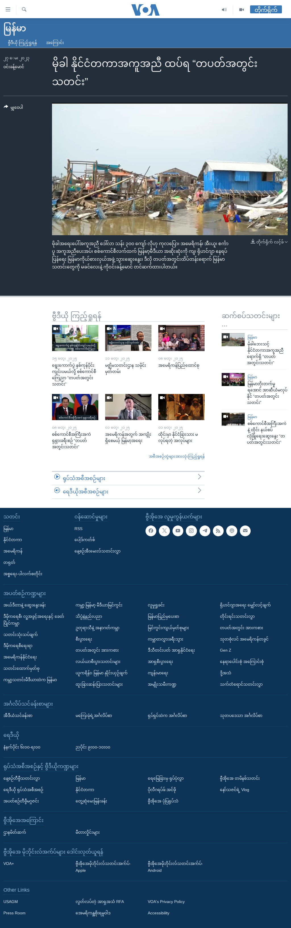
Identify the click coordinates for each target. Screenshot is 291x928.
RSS (78, 528)
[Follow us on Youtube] (177, 530)
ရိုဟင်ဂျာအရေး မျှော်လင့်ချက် (245, 605)
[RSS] (218, 530)
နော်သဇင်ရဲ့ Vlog (234, 789)
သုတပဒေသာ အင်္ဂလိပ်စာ (241, 715)
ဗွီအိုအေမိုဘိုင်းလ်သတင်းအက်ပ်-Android (175, 867)
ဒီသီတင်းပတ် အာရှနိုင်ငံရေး (171, 650)
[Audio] (224, 9)
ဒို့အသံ (225, 673)
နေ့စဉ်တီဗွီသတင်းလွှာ (21, 778)
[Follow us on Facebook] (151, 530)
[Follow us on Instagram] (191, 530)
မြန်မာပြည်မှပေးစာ (163, 616)
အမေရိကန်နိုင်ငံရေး (20, 657)
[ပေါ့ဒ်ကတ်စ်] (231, 530)
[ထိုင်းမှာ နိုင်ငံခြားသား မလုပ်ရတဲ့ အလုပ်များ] (181, 407)
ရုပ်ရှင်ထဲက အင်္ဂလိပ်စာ (167, 715)
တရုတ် (9, 562)
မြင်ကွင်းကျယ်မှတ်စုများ (168, 627)
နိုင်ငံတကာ (12, 539)
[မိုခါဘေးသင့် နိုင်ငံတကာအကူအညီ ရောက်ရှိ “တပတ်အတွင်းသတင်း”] (233, 339)
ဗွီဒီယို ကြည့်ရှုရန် (22, 42)
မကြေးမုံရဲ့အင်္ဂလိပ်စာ (94, 715)
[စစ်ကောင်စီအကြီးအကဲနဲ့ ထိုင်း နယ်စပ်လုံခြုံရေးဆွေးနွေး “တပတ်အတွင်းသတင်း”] (233, 419)
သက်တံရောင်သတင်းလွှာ (241, 684)
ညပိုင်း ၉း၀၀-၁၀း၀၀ (93, 747)
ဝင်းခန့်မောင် (13, 66)
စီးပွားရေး (84, 639)
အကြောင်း (55, 42)
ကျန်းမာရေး (158, 673)
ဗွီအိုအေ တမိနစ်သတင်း (240, 778)
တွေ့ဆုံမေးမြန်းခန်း (91, 800)
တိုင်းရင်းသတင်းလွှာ (237, 616)
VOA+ (8, 863)
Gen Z (225, 650)
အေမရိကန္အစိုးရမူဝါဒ (93, 913)
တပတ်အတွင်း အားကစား (97, 650)
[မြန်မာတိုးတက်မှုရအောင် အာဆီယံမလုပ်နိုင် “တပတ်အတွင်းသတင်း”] (233, 379)
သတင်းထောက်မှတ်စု (21, 668)
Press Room (14, 913)
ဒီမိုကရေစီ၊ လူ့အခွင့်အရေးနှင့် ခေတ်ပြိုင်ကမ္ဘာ (33, 619)
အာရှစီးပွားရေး (160, 661)
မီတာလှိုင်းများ (88, 832)
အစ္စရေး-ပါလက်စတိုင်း (22, 574)
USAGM (10, 901)
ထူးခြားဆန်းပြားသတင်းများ (99, 684)
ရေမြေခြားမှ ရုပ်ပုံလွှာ (166, 778)
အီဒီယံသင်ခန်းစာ (17, 715)
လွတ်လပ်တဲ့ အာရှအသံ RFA (100, 901)
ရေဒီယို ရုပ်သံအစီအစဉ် (23, 789)
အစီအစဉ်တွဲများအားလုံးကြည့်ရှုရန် (177, 456)
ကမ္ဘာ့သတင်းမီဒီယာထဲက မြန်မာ (30, 679)
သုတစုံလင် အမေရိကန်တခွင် (244, 639)
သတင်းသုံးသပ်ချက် (20, 634)
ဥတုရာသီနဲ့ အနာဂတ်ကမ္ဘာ (97, 627)
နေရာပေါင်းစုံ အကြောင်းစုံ (242, 661)
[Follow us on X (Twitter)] (164, 530)
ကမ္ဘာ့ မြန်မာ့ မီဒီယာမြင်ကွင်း (99, 605)
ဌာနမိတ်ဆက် (14, 832)
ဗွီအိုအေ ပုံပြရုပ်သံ (163, 800)
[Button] (13, 108)
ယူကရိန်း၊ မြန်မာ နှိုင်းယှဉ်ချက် (102, 673)
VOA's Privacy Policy (166, 901)
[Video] (241, 9)
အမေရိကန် (12, 551)
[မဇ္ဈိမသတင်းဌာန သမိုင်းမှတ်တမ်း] (128, 338)
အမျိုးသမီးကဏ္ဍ (162, 684)
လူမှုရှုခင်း (156, 605)
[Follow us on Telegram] (204, 530)
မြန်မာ (252, 337)
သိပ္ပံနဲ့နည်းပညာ (89, 616)
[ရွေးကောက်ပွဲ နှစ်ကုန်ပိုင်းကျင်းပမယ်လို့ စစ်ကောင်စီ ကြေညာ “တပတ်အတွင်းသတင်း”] (75, 338)
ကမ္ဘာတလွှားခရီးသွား (165, 639)
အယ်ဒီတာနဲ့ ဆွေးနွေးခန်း (24, 605)
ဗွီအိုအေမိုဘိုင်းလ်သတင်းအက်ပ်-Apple (103, 867)
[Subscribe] (245, 530)
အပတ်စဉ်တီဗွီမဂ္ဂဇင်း (21, 800)
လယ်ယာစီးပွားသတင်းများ (98, 661)
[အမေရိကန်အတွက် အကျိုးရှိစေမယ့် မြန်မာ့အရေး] (128, 407)
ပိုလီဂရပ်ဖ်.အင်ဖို (162, 789)
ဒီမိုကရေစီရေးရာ (17, 645)
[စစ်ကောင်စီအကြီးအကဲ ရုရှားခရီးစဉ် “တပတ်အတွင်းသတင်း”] (75, 407)
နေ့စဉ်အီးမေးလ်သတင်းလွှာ (97, 551)
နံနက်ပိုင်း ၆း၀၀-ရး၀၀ (21, 747)
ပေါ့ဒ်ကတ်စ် (84, 539)
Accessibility (158, 913)
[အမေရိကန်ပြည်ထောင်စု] (181, 338)
